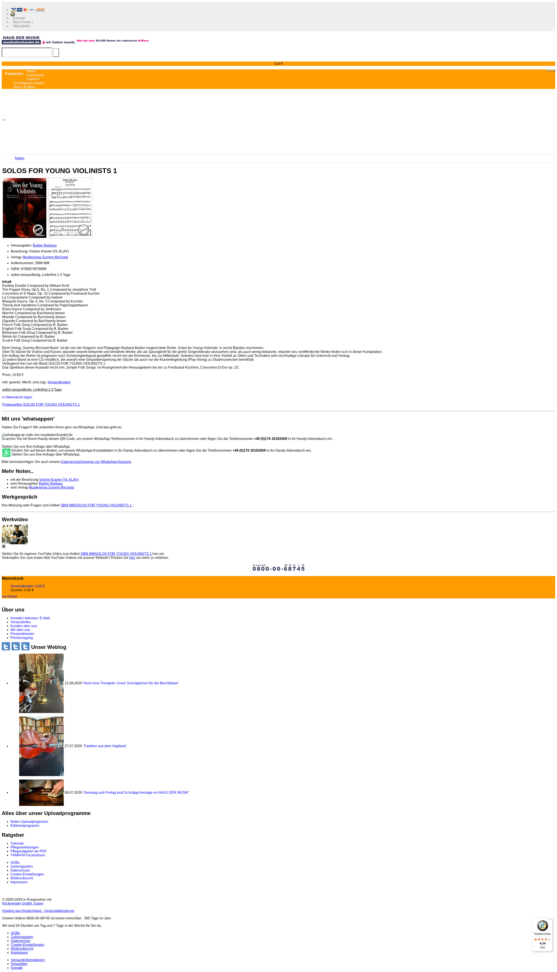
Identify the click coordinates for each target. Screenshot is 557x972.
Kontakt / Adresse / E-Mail (30, 618)
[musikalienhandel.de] (39, 40)
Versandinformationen (28, 960)
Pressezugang (21, 638)
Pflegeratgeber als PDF (28, 851)
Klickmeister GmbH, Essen (23, 903)
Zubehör (33, 79)
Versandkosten (58, 382)
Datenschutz (20, 870)
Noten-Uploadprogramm (29, 821)
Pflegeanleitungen (24, 847)
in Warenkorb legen (17, 397)
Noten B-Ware (24, 87)
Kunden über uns (23, 626)
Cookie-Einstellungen (27, 874)
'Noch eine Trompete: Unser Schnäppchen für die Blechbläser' (131, 683)
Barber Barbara (45, 245)
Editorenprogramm (24, 825)
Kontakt (17, 968)
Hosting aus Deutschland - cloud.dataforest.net (38, 911)
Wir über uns (20, 630)
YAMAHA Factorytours (27, 855)
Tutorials (17, 843)
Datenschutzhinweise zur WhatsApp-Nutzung (96, 462)
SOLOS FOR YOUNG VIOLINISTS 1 (96, 505)
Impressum (18, 882)
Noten (19, 158)
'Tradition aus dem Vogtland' (104, 746)
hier (132, 557)
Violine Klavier (59, 479)
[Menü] (550, 920)
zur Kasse (9, 596)
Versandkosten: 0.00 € (27, 586)
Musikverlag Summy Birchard (45, 257)
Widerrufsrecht (21, 878)
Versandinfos (20, 622)
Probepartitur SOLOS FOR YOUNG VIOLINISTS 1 (41, 404)
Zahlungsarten (21, 866)
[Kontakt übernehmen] (6, 453)
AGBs (15, 862)
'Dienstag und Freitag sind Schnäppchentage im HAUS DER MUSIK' (136, 792)
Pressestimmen (22, 634)
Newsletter (19, 964)
